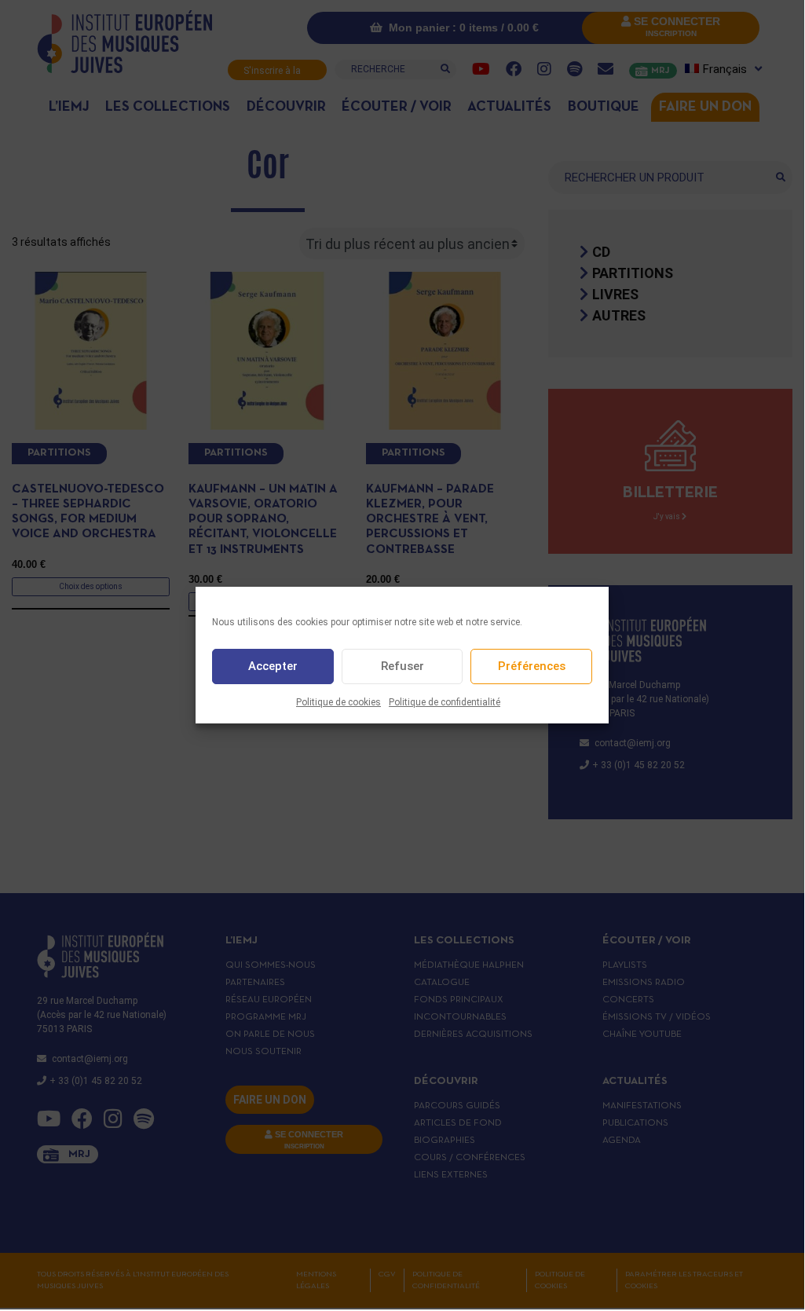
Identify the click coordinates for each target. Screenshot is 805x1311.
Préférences (531, 666)
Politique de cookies (338, 702)
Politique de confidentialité (444, 702)
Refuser (402, 666)
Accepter (273, 666)
